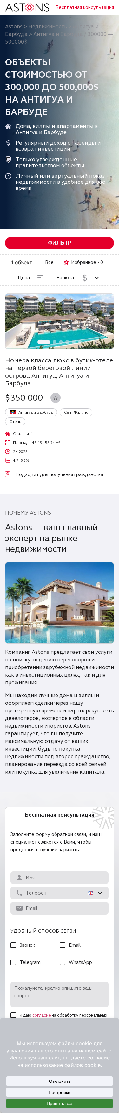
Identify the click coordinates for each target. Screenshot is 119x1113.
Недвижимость (47, 26)
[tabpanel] (59, 321)
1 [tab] (43, 342)
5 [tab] (74, 342)
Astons (14, 26)
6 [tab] (80, 342)
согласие (41, 1015)
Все (49, 262)
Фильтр (59, 242)
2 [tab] (54, 342)
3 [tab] (61, 342)
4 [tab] (67, 342)
